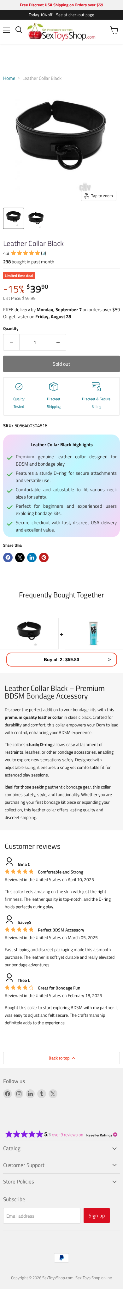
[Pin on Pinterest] (44, 557)
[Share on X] (20, 557)
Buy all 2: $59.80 (61, 659)
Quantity (11, 328)
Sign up (97, 1215)
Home (9, 78)
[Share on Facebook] (8, 557)
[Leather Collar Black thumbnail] (13, 218)
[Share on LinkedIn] (32, 557)
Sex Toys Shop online (93, 1277)
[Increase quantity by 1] (58, 342)
